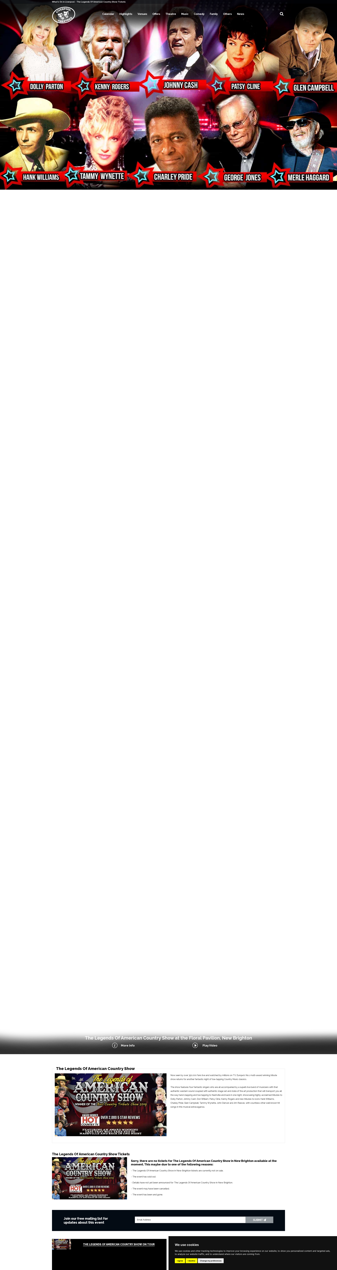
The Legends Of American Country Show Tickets (101, 2)
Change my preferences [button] (211, 1261)
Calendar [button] (108, 14)
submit (258, 1220)
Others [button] (227, 14)
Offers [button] (156, 14)
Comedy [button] (199, 14)
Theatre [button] (170, 14)
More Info (128, 1045)
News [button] (240, 14)
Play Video (209, 1045)
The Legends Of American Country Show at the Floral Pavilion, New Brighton (168, 1038)
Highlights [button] (125, 14)
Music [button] (185, 14)
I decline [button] (191, 1261)
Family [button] (214, 14)
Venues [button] (142, 14)
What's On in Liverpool (63, 2)
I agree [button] (180, 1261)
